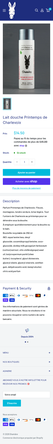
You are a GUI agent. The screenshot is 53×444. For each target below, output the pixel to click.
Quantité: (7, 162)
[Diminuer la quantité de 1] (17, 162)
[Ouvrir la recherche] (36, 10)
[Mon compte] (42, 10)
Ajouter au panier (26, 172)
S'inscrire (12, 403)
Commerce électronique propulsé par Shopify (23, 438)
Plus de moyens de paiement (26, 188)
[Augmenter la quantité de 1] (32, 162)
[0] (48, 10)
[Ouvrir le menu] (4, 10)
